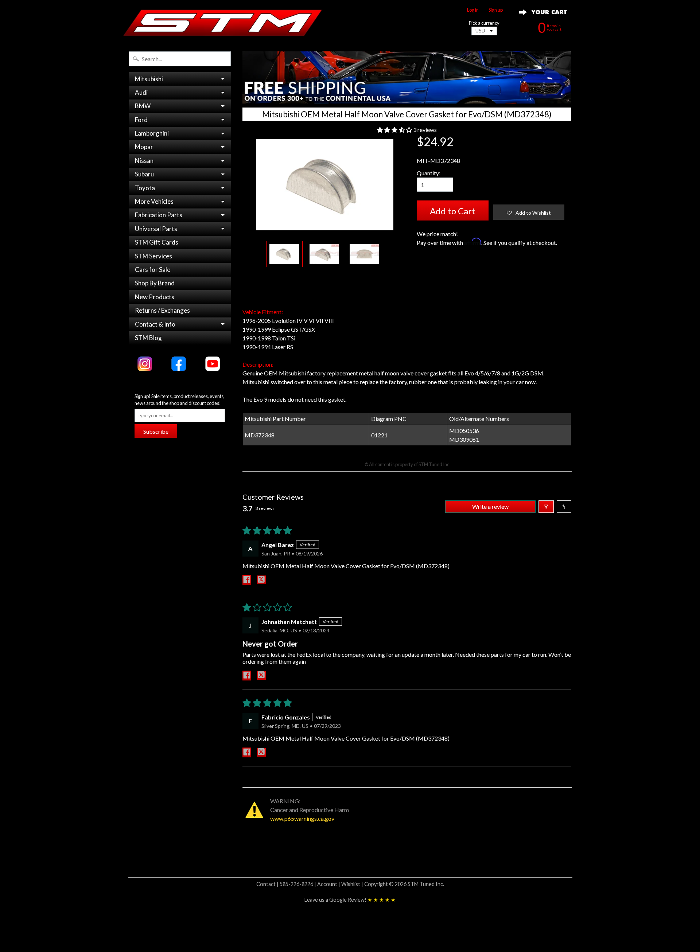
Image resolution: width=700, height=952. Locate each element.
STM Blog (148, 338)
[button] (395, 129)
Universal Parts (156, 229)
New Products (154, 297)
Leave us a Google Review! (350, 900)
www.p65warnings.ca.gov (302, 818)
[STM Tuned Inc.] (222, 22)
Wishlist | (352, 884)
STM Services (153, 256)
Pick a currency (484, 23)
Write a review (490, 506)
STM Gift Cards (156, 242)
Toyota (145, 188)
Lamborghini (152, 133)
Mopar (144, 147)
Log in (473, 10)
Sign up (496, 10)
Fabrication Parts (158, 215)
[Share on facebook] (246, 580)
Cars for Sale (152, 269)
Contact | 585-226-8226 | (286, 884)
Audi (141, 92)
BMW (143, 106)
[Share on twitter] (261, 580)
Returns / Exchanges (162, 310)
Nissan (144, 160)
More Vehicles (154, 201)
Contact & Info (155, 324)
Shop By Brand (155, 283)
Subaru (144, 174)
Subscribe (155, 431)
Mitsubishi (149, 79)
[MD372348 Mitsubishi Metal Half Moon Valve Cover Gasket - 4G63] (284, 254)
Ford (141, 120)
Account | (329, 884)
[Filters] (546, 506)
